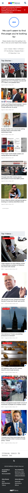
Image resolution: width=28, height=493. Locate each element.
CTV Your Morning (8, 51)
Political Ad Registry (20, 475)
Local (5, 48)
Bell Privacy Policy (19, 472)
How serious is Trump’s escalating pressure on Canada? (11, 334)
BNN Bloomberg (6, 483)
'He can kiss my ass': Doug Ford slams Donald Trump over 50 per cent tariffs (13, 300)
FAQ (19, 453)
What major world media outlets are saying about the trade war (12, 154)
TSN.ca (4, 485)
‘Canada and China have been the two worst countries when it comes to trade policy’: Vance (13, 439)
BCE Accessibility (6, 473)
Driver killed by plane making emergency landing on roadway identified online (13, 201)
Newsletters (5, 455)
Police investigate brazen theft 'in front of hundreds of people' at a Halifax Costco (14, 403)
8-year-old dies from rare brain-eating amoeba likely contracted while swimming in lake (13, 130)
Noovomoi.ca (18, 483)
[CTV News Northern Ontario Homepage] (14, 3)
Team (10, 455)
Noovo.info (17, 481)
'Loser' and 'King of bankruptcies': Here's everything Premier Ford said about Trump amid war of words (14, 105)
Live (19, 53)
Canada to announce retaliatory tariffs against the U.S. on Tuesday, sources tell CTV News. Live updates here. (13, 81)
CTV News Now (12, 53)
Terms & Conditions (20, 473)
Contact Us (14, 453)
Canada (10, 48)
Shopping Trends (19, 51)
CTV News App (6, 453)
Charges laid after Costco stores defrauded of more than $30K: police (12, 177)
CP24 (3, 481)
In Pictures (20, 48)
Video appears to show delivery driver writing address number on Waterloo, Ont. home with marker (13, 265)
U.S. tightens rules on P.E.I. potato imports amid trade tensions (11, 369)
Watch (15, 48)
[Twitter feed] (14, 461)
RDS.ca (17, 485)
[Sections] (2, 3)
